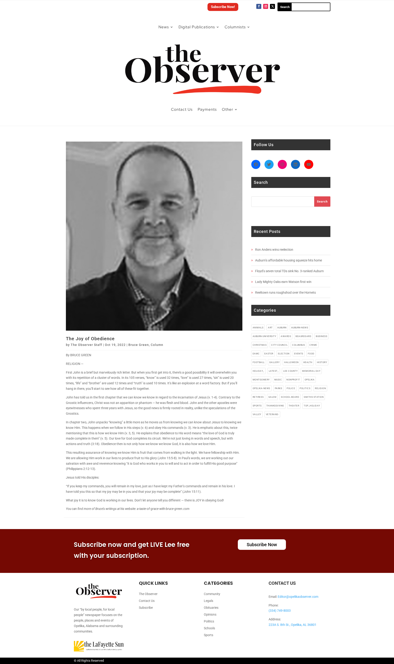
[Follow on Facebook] (258, 6)
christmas (260, 345)
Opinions (210, 614)
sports (257, 405)
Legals (208, 601)
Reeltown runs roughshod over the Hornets (285, 292)
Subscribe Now (262, 544)
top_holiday (312, 405)
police (291, 388)
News (163, 26)
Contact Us (182, 109)
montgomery (261, 379)
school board (290, 397)
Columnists (235, 26)
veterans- (272, 414)
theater (294, 405)
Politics (209, 621)
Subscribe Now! (223, 7)
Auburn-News (299, 327)
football (259, 362)
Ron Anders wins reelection (274, 249)
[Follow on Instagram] (265, 6)
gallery (274, 362)
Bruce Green (138, 345)
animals (258, 327)
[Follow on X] (272, 6)
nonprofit (293, 379)
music (278, 379)
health (307, 362)
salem (272, 397)
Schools (209, 628)
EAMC (256, 353)
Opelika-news (261, 388)
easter (268, 353)
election (284, 353)
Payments (207, 109)
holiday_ (258, 371)
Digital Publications (197, 26)
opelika (310, 379)
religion (320, 388)
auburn (282, 327)
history (322, 362)
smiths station (314, 397)
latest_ (274, 371)
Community (212, 594)
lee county (290, 371)
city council (279, 345)
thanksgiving (275, 405)
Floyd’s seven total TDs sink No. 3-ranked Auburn (289, 271)
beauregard (303, 336)
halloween (291, 362)
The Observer (148, 594)
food (311, 353)
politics (305, 388)
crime (313, 345)
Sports (208, 635)
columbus (298, 345)
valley (257, 414)
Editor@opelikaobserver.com (298, 596)
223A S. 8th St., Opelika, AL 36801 (292, 625)
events (298, 353)
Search (322, 201)
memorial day (311, 371)
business (321, 336)
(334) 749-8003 (280, 610)
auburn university (264, 336)
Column (157, 345)
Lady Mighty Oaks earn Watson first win (283, 282)
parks (278, 388)
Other (227, 109)
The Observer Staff (86, 345)
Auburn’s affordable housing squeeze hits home (288, 260)
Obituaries (211, 607)
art (270, 327)
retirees (258, 397)
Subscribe (146, 607)
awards (286, 336)
